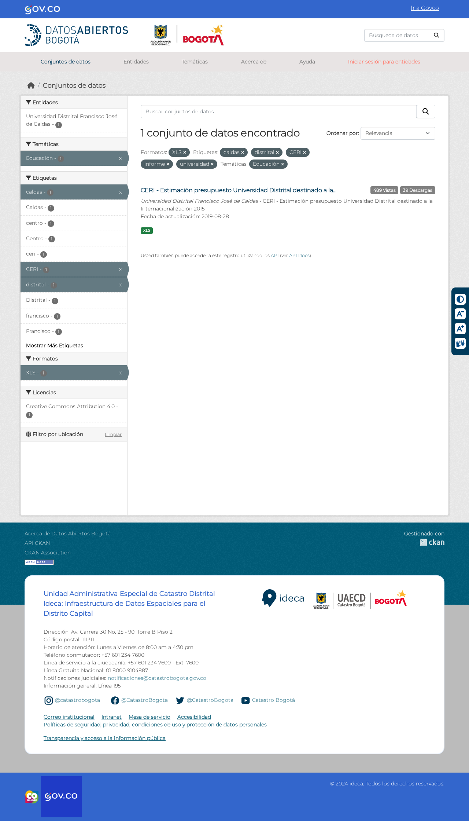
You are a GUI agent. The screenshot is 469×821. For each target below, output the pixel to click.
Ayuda (307, 61)
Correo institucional (69, 717)
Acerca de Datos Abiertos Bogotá (68, 533)
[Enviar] (436, 35)
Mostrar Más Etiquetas (54, 345)
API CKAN (37, 543)
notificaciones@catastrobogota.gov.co (157, 678)
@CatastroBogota (144, 700)
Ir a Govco (425, 7)
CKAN (424, 542)
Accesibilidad (194, 717)
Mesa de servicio (149, 717)
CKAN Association (48, 552)
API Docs (299, 255)
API (275, 255)
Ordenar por (342, 133)
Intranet (111, 717)
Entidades (136, 61)
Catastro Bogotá (273, 700)
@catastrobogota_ (79, 700)
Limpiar (113, 434)
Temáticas (195, 61)
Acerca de (253, 61)
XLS (146, 230)
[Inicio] (31, 85)
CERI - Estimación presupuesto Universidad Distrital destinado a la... (238, 190)
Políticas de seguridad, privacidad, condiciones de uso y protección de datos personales (155, 724)
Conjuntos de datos (66, 61)
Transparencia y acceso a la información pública (105, 738)
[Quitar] (184, 152)
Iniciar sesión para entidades (384, 61)
